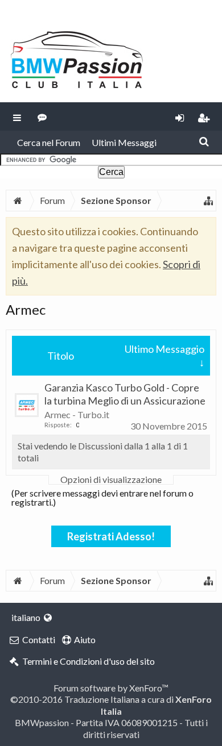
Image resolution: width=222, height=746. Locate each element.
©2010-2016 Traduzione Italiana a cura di (111, 705)
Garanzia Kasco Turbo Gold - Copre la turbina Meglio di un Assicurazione (124, 394)
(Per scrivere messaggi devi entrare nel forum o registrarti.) (102, 497)
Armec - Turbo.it (76, 414)
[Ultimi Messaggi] (42, 116)
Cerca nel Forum (48, 142)
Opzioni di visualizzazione (111, 480)
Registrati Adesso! (111, 536)
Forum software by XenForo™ (111, 687)
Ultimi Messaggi (124, 142)
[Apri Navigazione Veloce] (208, 200)
